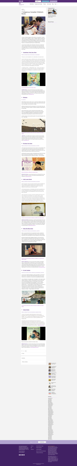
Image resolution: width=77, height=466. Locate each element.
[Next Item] (55, 12)
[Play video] (33, 79)
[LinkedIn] (22, 1)
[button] (38, 4)
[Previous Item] (49, 12)
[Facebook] (19, 1)
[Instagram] (20, 1)
